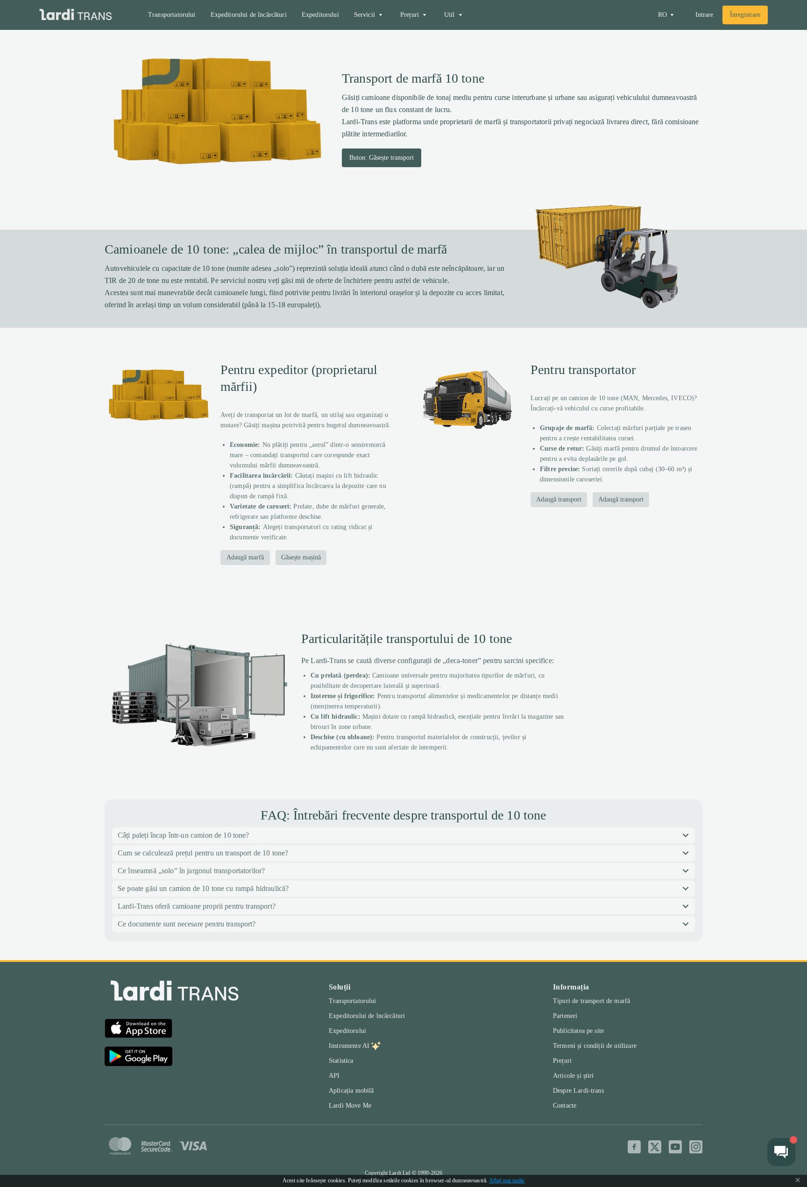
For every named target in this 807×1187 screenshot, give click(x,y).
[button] (403, 835)
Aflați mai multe (506, 1181)
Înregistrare (745, 14)
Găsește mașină (301, 557)
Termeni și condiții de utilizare (595, 1045)
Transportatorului (172, 14)
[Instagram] (695, 1146)
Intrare (704, 14)
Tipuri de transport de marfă (591, 1000)
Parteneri (565, 1015)
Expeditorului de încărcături (249, 14)
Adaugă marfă (245, 557)
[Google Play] (138, 1057)
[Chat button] (781, 1152)
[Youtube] (675, 1146)
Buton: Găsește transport (381, 157)
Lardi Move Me (350, 1105)
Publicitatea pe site (578, 1030)
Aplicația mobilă (351, 1090)
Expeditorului (320, 14)
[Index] (174, 993)
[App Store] (138, 1029)
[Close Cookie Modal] (797, 1181)
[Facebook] (634, 1146)
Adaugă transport (558, 499)
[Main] (75, 15)
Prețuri (562, 1060)
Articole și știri (573, 1075)
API (334, 1075)
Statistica (341, 1060)
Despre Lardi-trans (578, 1090)
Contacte (564, 1105)
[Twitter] (654, 1146)
